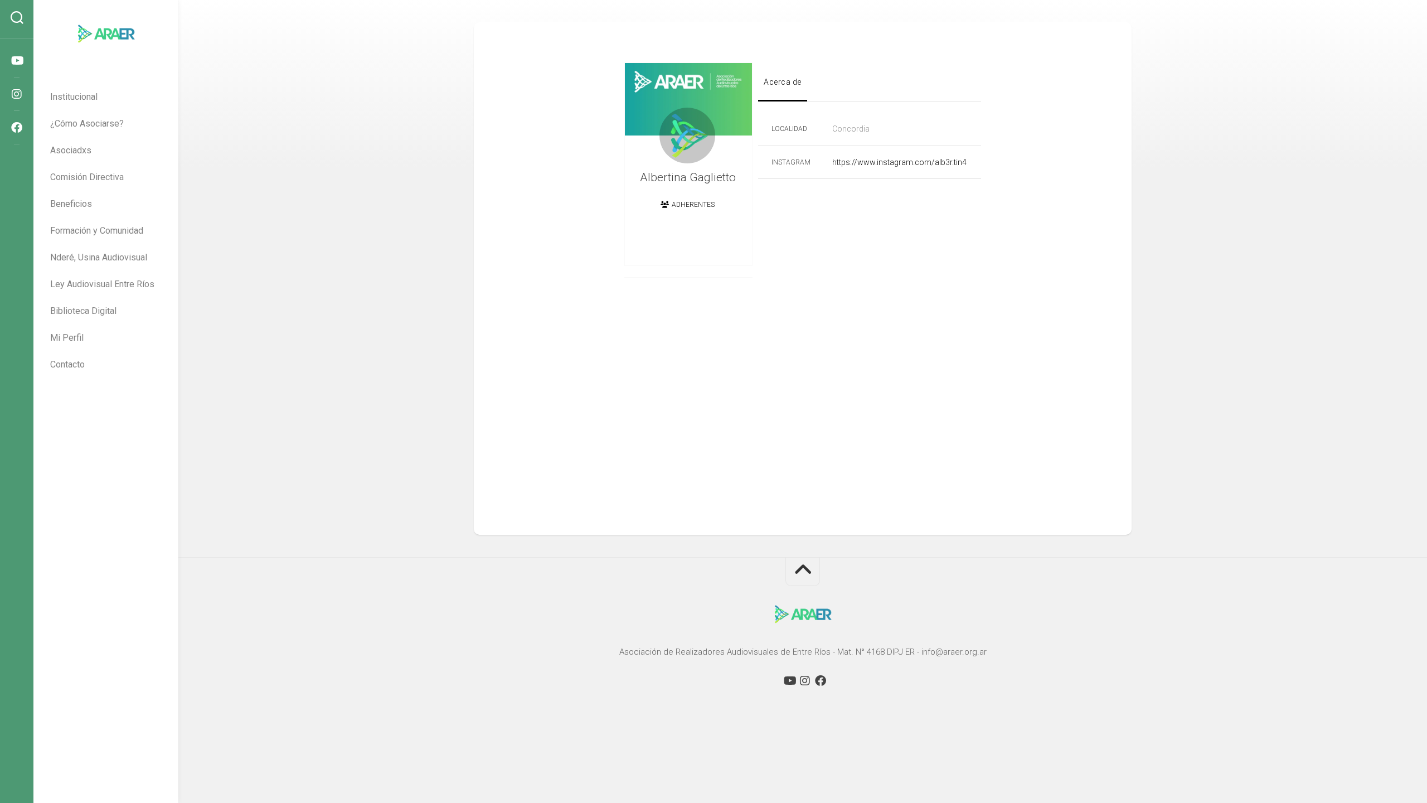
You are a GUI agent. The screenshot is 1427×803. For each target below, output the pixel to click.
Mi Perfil (67, 337)
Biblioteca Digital (83, 311)
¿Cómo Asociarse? (87, 123)
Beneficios (71, 204)
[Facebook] (16, 127)
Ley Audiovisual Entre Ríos (102, 284)
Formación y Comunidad (96, 230)
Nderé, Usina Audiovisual (98, 257)
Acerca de (783, 82)
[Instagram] (16, 94)
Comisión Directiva (87, 177)
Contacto (67, 364)
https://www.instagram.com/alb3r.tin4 (899, 162)
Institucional (74, 96)
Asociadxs (70, 150)
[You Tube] (16, 60)
